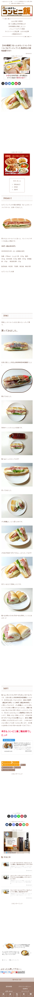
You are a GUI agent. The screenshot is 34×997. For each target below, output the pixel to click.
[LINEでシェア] (12, 83)
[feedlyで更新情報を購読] (23, 824)
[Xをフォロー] (10, 824)
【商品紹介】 (17, 184)
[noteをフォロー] (17, 824)
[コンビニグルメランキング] (20, 972)
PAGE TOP (17, 979)
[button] (19, 83)
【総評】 (15, 189)
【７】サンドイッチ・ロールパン (11, 764)
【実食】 (15, 187)
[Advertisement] (17, 131)
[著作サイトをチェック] (6, 824)
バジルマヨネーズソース (9, 769)
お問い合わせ (9, 991)
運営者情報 (9, 986)
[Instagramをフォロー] (13, 824)
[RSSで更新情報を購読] (27, 824)
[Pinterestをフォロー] (20, 824)
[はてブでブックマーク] (9, 83)
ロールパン (17, 767)
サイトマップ (25, 991)
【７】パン (16, 762)
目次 (14, 181)
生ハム (23, 764)
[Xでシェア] (2, 83)
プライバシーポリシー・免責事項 (25, 987)
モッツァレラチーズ (8, 767)
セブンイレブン (7, 762)
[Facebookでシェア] (6, 83)
